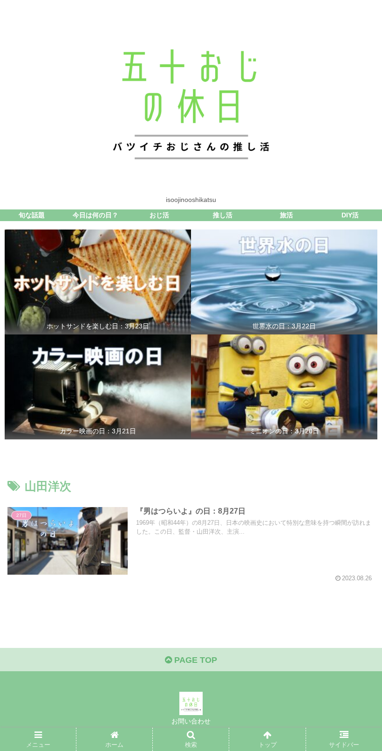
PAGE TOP (194, 660)
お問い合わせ (191, 721)
